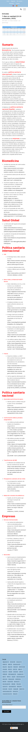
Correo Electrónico (7, 704)
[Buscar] (20, 9)
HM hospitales (12, 674)
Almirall (12, 661)
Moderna (11, 679)
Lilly (13, 676)
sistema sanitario (7, 691)
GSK (21, 671)
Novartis (10, 681)
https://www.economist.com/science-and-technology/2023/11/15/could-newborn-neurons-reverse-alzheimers (14, 170)
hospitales (20, 674)
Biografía (13, 1)
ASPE (10, 664)
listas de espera (21, 676)
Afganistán (6, 661)
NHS (4, 681)
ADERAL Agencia (20, 724)
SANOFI (21, 689)
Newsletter (11, 3)
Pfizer (19, 684)
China (5, 669)
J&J (4, 676)
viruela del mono (7, 693)
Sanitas (15, 689)
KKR (8, 676)
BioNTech (22, 666)
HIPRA (5, 674)
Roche (5, 689)
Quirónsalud (12, 686)
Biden (16, 666)
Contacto (18, 3)
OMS (13, 684)
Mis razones (19, 1)
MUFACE (18, 679)
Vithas (15, 693)
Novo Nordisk (6, 684)
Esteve (5, 671)
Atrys (5, 666)
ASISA (5, 664)
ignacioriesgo (5, 22)
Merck (5, 679)
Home (8, 1)
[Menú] (24, 9)
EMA (20, 669)
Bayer (10, 666)
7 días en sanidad (13, 20)
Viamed (15, 691)
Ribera (19, 686)
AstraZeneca (16, 664)
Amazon (19, 661)
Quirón (5, 686)
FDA (10, 671)
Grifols (15, 671)
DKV (10, 669)
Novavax (16, 681)
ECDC (15, 669)
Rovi (10, 689)
